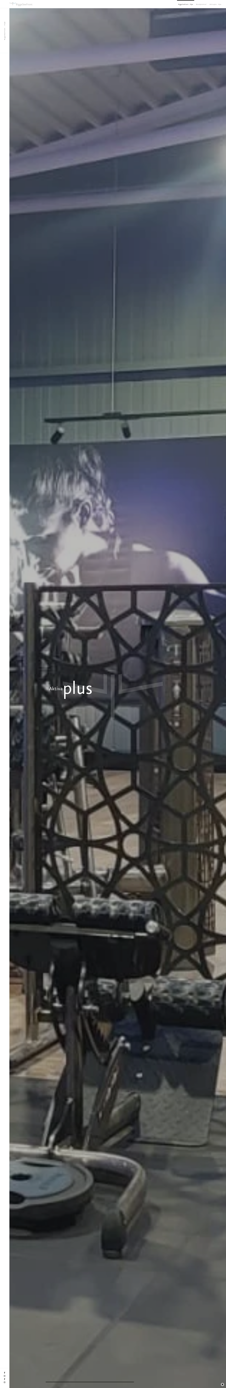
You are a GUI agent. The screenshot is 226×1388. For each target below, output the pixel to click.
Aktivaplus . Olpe (215, 4)
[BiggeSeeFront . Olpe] (4, 1373)
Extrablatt (95, 688)
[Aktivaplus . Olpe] (4, 1379)
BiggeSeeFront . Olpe (185, 4)
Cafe (53, 689)
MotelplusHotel (201, 4)
